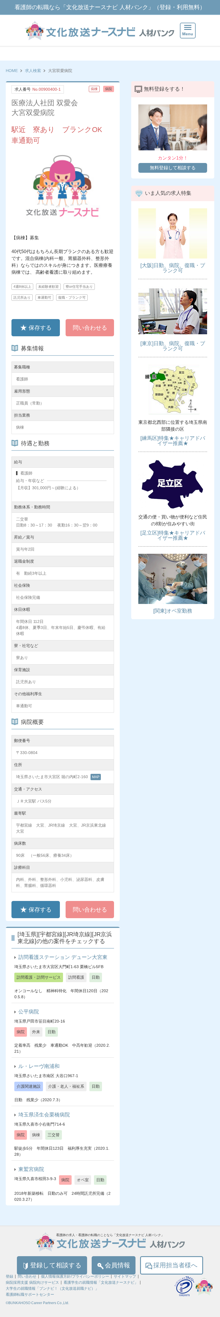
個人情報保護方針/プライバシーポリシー (75, 1276)
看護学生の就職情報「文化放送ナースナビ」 (101, 1282)
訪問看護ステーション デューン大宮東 (62, 957)
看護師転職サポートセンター (30, 1294)
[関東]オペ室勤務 (172, 611)
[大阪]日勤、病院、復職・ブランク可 (172, 268)
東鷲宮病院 (31, 1169)
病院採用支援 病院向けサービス (32, 1282)
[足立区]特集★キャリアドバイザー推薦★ (172, 535)
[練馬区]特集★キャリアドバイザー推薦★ (172, 440)
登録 (9, 1276)
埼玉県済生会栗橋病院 (44, 1115)
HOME (12, 70)
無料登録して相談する (173, 167)
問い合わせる (90, 328)
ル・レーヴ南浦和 (39, 1066)
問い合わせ (27, 1276)
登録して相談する (56, 1265)
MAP (95, 777)
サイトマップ (125, 1276)
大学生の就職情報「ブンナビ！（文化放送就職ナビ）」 (52, 1288)
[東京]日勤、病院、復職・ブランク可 (172, 346)
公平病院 (28, 1012)
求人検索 (33, 70)
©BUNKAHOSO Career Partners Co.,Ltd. (37, 1303)
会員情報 (117, 1265)
